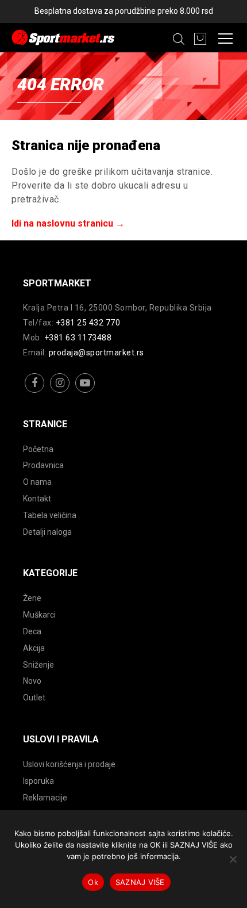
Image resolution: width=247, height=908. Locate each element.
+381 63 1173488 (78, 337)
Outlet (34, 697)
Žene (32, 598)
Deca (32, 631)
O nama (37, 481)
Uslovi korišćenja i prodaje (69, 764)
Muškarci (39, 614)
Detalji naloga (47, 532)
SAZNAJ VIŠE (140, 882)
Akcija (34, 648)
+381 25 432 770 (88, 322)
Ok (93, 882)
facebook (34, 392)
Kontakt (37, 498)
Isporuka (38, 781)
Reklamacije (45, 797)
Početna (38, 449)
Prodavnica (43, 465)
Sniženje (38, 664)
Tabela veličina (49, 515)
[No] (232, 859)
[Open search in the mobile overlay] (178, 39)
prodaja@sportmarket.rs (96, 352)
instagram (60, 392)
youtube (85, 392)
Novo (32, 680)
